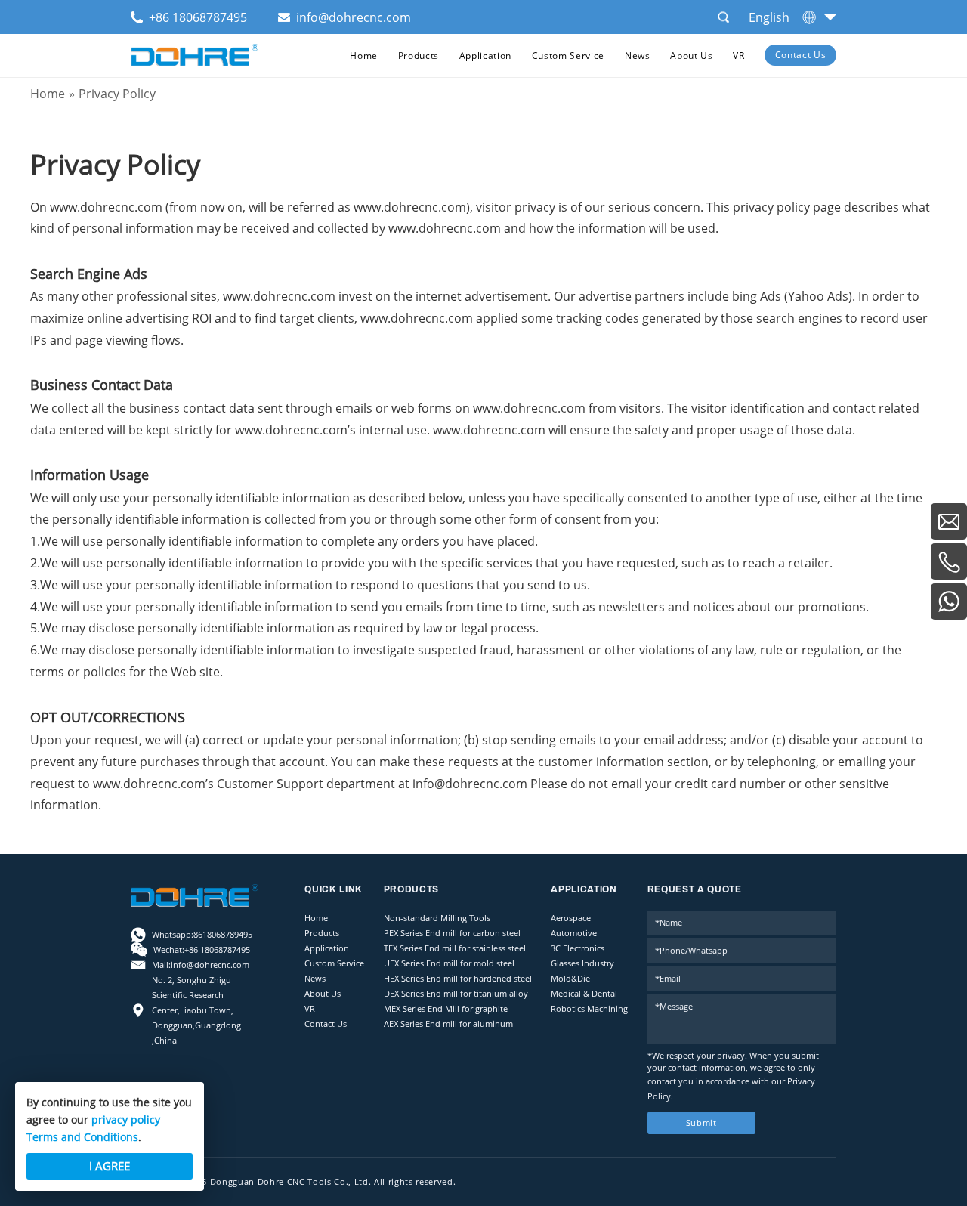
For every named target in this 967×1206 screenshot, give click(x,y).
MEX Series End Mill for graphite (446, 1008)
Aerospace (571, 918)
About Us (691, 55)
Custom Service (568, 55)
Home (364, 55)
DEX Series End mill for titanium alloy (456, 993)
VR (738, 55)
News (637, 55)
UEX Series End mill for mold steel (449, 963)
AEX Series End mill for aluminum (448, 1024)
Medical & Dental (584, 993)
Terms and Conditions (82, 1137)
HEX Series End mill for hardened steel (458, 978)
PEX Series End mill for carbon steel (452, 933)
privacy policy (125, 1119)
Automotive (574, 933)
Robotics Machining (589, 1008)
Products (418, 55)
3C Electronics (577, 948)
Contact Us (800, 54)
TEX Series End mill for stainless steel (455, 948)
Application (485, 55)
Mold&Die (570, 978)
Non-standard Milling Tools (437, 918)
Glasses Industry (582, 963)
